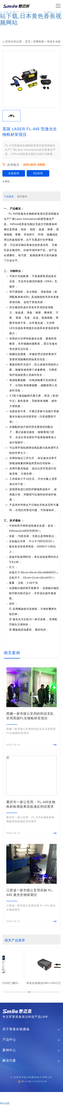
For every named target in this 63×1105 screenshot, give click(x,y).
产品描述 (9, 196)
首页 (28, 41)
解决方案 (9, 1060)
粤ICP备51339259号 (34, 1081)
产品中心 (9, 1039)
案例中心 (9, 1050)
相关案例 (22, 196)
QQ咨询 (38, 173)
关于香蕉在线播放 (16, 1029)
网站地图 (5, 1103)
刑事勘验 (38, 41)
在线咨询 (13, 173)
